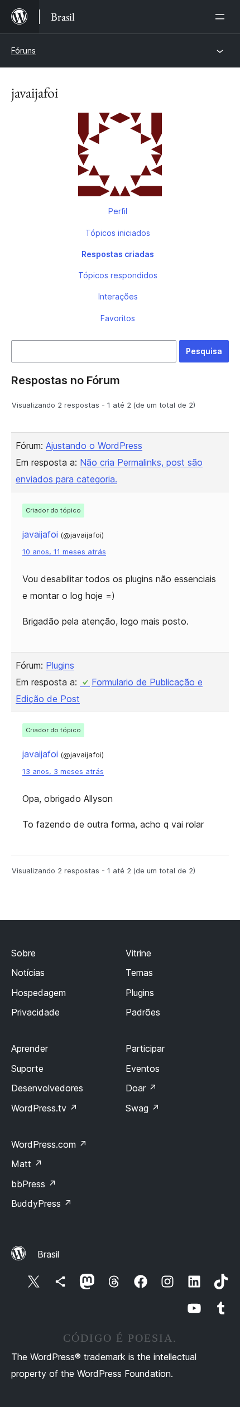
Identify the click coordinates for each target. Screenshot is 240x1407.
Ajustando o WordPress (94, 445)
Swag (143, 1108)
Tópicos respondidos (117, 275)
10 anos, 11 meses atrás (64, 552)
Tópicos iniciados (117, 233)
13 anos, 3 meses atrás (63, 771)
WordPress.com (49, 1144)
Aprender (29, 1048)
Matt (26, 1163)
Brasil (48, 1254)
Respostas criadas (117, 254)
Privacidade (35, 1012)
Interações (118, 296)
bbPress (33, 1184)
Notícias (28, 972)
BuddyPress (41, 1203)
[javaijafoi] (120, 157)
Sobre (23, 953)
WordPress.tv (44, 1108)
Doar (141, 1088)
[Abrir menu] (222, 16)
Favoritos (117, 318)
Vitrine (138, 953)
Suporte (27, 1068)
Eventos (143, 1068)
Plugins (60, 665)
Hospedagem (38, 992)
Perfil (117, 211)
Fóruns (23, 50)
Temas (139, 972)
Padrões (143, 1012)
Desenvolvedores (47, 1088)
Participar (145, 1048)
